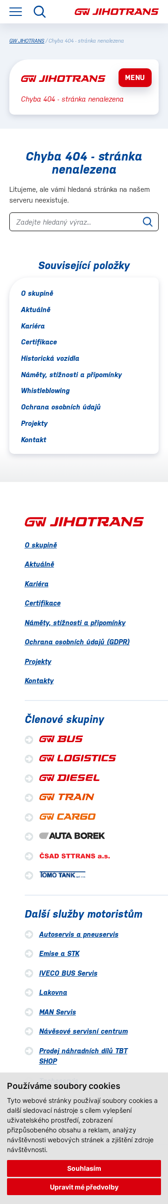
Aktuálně (35, 310)
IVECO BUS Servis (68, 973)
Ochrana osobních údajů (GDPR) (77, 642)
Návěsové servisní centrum (83, 1031)
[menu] (15, 11)
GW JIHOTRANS (26, 41)
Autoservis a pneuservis (79, 934)
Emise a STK (59, 953)
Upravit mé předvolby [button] (84, 1187)
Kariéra (33, 326)
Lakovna (53, 992)
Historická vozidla (50, 358)
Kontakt (33, 440)
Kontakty (39, 681)
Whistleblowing (45, 390)
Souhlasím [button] (84, 1168)
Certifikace (39, 342)
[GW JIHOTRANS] (117, 11)
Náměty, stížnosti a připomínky (71, 375)
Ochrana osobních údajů (61, 407)
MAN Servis (57, 1012)
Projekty (34, 423)
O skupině (37, 293)
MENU (135, 77)
